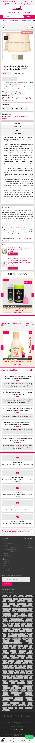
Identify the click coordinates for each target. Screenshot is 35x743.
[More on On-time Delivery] (17, 488)
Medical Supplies (26, 20)
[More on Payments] (17, 503)
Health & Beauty (15, 20)
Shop (7, 20)
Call (11, 98)
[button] (7, 4)
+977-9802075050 (8, 592)
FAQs (5, 541)
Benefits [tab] (17, 130)
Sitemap (17, 723)
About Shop (7, 562)
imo (15, 98)
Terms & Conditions (9, 551)
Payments (7, 545)
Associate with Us (9, 572)
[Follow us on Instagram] (5, 1)
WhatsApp (24, 98)
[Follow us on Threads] (7, 1)
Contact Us (7, 555)
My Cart (28, 543)
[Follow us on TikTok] (18, 1)
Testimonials (7, 568)
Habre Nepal (21, 726)
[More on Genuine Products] (17, 458)
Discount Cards (8, 570)
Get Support (29, 547)
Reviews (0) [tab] (17, 133)
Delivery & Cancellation (10, 547)
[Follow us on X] (9, 1)
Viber (18, 98)
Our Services (7, 564)
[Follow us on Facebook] (3, 1)
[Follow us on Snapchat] (11, 1)
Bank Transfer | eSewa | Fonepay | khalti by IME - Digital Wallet (17, 735)
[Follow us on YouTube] (15, 1)
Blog (5, 566)
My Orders (29, 545)
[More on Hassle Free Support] (17, 517)
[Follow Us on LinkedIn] (13, 1)
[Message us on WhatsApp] (17, 1)
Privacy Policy (7, 553)
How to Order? (8, 543)
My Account (29, 541)
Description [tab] (17, 123)
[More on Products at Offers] (17, 473)
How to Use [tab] (17, 127)
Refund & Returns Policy (10, 549)
